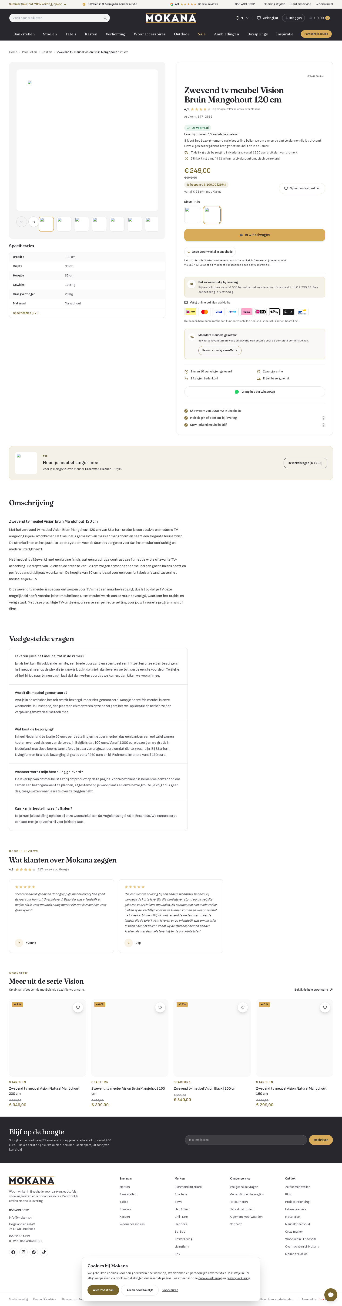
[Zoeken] (107, 18)
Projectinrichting (297, 1202)
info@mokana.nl (20, 1218)
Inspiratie (284, 34)
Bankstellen (24, 34)
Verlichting (115, 34)
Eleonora (181, 1224)
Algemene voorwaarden (246, 1217)
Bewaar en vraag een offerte (220, 350)
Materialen (292, 1217)
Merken (125, 1187)
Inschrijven (321, 1140)
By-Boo (180, 1232)
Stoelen (50, 34)
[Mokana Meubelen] (171, 18)
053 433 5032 (19, 1210)
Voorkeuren (170, 1290)
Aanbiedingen (226, 34)
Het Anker (182, 1209)
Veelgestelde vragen (244, 1187)
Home (13, 52)
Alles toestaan (103, 1290)
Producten (29, 52)
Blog (288, 1194)
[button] (46, 224)
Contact (236, 1224)
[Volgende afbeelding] (34, 222)
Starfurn (181, 1194)
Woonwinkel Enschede (301, 1239)
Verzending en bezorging (247, 1194)
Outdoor (181, 34)
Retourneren (239, 1202)
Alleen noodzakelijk (140, 1290)
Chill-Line (181, 1217)
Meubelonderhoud (297, 1224)
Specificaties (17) (26, 313)
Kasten (91, 34)
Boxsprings (257, 34)
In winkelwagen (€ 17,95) (305, 463)
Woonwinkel (324, 4)
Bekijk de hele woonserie (311, 990)
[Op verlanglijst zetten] (78, 1007)
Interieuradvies (295, 1209)
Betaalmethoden (242, 1209)
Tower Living (183, 1239)
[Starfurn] (315, 76)
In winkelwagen (257, 235)
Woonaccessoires (150, 34)
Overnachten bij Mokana (302, 1246)
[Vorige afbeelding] (22, 222)
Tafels (70, 34)
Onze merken (294, 1232)
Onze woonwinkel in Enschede (212, 252)
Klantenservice (300, 4)
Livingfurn (182, 1246)
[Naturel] (192, 215)
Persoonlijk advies (316, 34)
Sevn (178, 1202)
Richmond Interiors (188, 1187)
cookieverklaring (210, 1278)
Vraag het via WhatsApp (258, 392)
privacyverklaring (239, 1278)
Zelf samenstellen (297, 1187)
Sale (202, 34)
